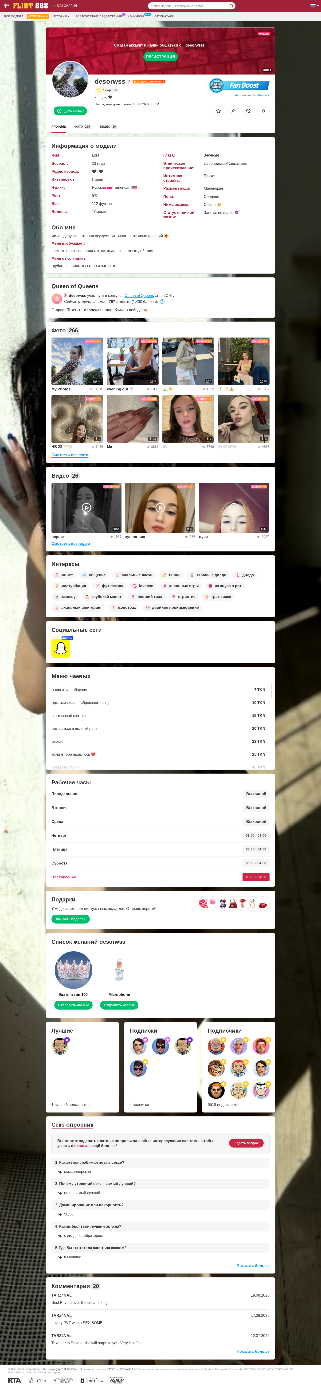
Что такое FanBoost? (252, 95)
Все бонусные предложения (98, 16)
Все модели (13, 16)
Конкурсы (136, 16)
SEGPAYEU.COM (129, 1369)
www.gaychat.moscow (63, 1369)
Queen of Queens (139, 296)
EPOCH (112, 1369)
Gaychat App (164, 16)
